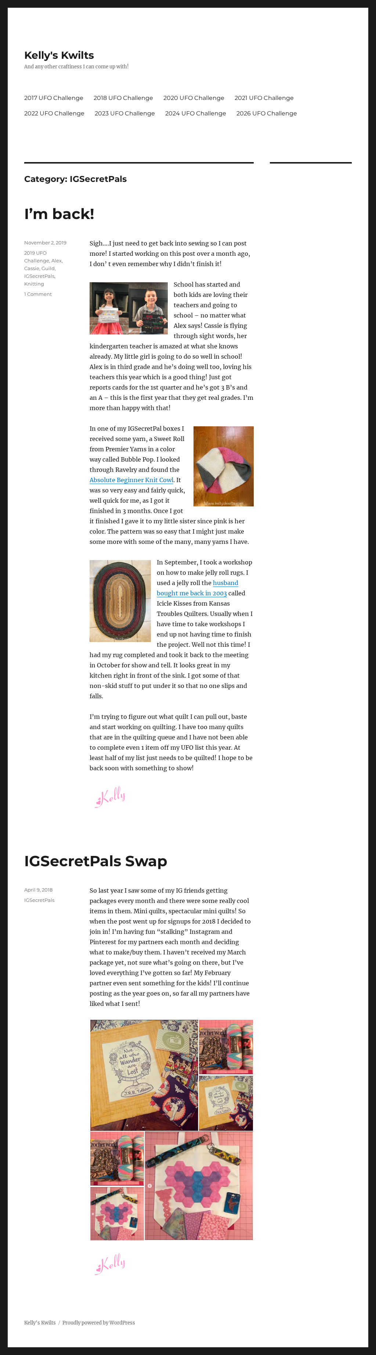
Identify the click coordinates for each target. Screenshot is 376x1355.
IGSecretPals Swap (95, 861)
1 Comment (38, 294)
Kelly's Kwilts (59, 55)
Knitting (34, 284)
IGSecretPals (39, 276)
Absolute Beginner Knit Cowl (131, 480)
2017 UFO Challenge (53, 97)
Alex (56, 261)
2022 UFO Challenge (54, 113)
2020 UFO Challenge (193, 97)
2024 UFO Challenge (195, 113)
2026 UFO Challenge (266, 113)
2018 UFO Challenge (123, 97)
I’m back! (59, 214)
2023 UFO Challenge (125, 113)
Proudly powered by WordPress (98, 1323)
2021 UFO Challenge (264, 97)
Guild (48, 268)
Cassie (31, 268)
